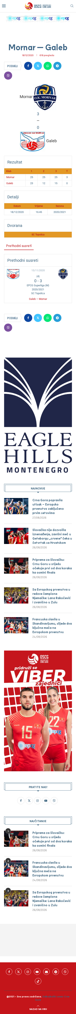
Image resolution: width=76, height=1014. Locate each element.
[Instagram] (28, 971)
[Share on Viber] (8, 76)
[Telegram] (55, 971)
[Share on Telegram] (57, 66)
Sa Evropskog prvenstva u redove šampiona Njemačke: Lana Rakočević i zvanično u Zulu (51, 596)
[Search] (72, 6)
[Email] (46, 971)
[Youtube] (37, 971)
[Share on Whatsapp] (48, 66)
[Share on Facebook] (28, 66)
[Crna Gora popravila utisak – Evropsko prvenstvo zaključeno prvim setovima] (16, 506)
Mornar (10, 177)
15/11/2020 (38, 270)
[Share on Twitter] (38, 66)
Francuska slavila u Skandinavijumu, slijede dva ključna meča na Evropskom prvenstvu (52, 625)
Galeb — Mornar (38, 298)
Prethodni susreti (19, 246)
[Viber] (65, 971)
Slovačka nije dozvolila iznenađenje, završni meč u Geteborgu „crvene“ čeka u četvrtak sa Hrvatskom (52, 536)
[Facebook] (9, 971)
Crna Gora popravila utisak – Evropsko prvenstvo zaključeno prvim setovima (48, 506)
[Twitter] (18, 971)
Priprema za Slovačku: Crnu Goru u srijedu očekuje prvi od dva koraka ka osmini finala (52, 566)
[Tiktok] (38, 981)
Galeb (9, 183)
